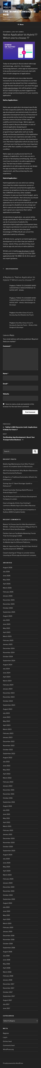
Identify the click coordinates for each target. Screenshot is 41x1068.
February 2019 (8, 927)
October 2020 (8, 846)
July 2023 (6, 713)
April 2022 (6, 774)
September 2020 (9, 851)
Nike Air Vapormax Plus (11, 546)
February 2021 (8, 830)
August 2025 (7, 616)
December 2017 (8, 984)
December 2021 (8, 790)
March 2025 (7, 636)
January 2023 (7, 737)
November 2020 (9, 842)
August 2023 (7, 709)
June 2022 (6, 766)
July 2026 (6, 572)
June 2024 (6, 673)
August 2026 (7, 567)
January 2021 (7, 834)
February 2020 (8, 879)
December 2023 (9, 693)
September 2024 (9, 661)
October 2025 (8, 608)
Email (5, 384)
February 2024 (8, 685)
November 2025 (9, 604)
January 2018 (7, 980)
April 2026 (6, 584)
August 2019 (7, 903)
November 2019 (8, 891)
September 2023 (9, 705)
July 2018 (6, 956)
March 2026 (7, 588)
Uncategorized (12, 269)
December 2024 (9, 648)
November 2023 (9, 697)
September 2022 (9, 753)
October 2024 (8, 656)
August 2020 (7, 855)
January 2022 (7, 786)
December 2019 (8, 887)
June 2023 (6, 717)
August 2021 (7, 806)
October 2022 (8, 749)
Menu (21, 24)
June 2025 (6, 624)
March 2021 (7, 826)
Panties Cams (8, 533)
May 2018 (6, 964)
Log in (5, 1037)
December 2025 (9, 600)
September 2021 (9, 802)
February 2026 (8, 592)
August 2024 (7, 665)
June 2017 (6, 1008)
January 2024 (7, 689)
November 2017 (8, 988)
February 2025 (8, 640)
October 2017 (8, 992)
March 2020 (7, 875)
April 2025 (6, 632)
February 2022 (8, 782)
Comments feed (9, 1045)
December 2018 (8, 935)
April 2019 (6, 919)
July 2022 (6, 762)
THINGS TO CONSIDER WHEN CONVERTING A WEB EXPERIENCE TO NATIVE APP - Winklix (22, 288)
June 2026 (6, 576)
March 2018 (7, 972)
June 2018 (6, 960)
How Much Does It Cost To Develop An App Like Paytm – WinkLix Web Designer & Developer (23, 325)
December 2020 (9, 838)
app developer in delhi (26, 251)
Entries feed (7, 1041)
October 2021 (8, 798)
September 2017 (9, 996)
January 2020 (7, 883)
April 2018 (6, 968)
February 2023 (8, 733)
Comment (7, 346)
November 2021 (8, 794)
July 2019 (6, 907)
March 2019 (7, 923)
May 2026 (6, 580)
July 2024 (6, 669)
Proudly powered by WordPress (13, 1063)
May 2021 (6, 818)
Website (6, 394)
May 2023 (6, 721)
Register (6, 1033)
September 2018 (9, 948)
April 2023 (6, 725)
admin (21, 32)
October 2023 (8, 701)
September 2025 (9, 612)
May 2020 (6, 867)
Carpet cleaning (8, 553)
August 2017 (7, 1000)
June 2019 (6, 911)
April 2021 (6, 822)
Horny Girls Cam (8, 540)
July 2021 (6, 810)
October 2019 (8, 895)
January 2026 (7, 596)
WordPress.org (8, 1049)
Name (5, 373)
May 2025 (6, 628)
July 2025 (6, 620)
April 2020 (6, 871)
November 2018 (8, 939)
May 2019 (6, 915)
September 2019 (9, 899)
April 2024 (6, 677)
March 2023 (7, 729)
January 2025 (7, 644)
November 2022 (8, 745)
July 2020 (6, 859)
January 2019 (7, 931)
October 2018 (8, 943)
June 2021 (6, 814)
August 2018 (7, 952)
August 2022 (7, 758)
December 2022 (8, 741)
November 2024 (9, 652)
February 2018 (8, 976)
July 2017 (6, 1004)
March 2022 (7, 778)
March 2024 (7, 681)
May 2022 (6, 770)
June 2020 (6, 863)
